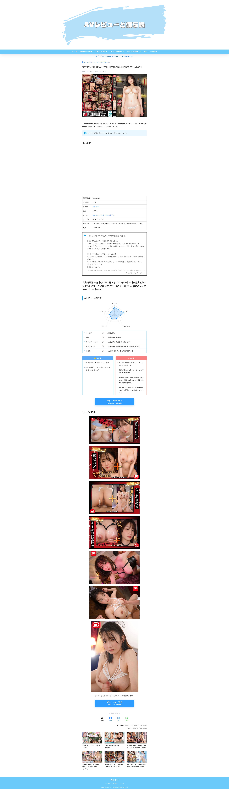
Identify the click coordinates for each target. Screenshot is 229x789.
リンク (122, 783)
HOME (116, 780)
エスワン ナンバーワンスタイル (103, 215)
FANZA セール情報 (86, 51)
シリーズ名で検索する (117, 51)
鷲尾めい (96, 207)
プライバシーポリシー (112, 783)
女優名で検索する (101, 51)
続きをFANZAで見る (114, 402)
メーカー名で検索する (134, 51)
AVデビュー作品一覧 (150, 51)
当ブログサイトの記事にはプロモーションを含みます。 (115, 56)
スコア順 (74, 51)
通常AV (136, 728)
